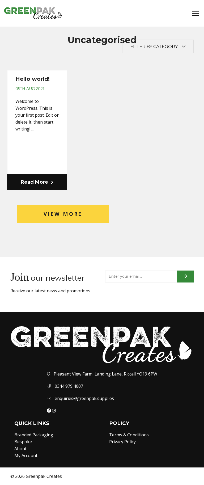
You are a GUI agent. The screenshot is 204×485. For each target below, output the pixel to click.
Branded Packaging (33, 435)
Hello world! (32, 79)
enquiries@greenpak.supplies (84, 398)
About (20, 449)
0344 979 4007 (69, 386)
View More (63, 213)
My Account (25, 455)
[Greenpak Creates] (102, 328)
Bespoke (23, 442)
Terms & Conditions (129, 435)
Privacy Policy (122, 442)
